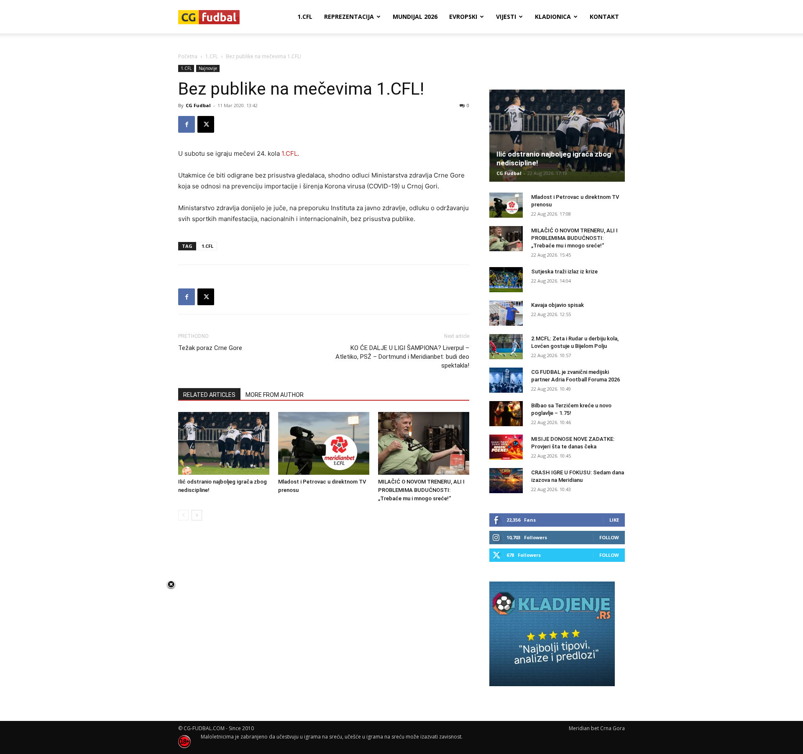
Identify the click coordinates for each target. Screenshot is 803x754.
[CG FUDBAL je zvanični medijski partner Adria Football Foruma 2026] (506, 380)
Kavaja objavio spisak (557, 305)
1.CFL (304, 17)
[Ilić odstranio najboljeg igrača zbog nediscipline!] (223, 443)
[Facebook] (186, 124)
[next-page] (197, 515)
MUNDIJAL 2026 (415, 17)
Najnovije (208, 68)
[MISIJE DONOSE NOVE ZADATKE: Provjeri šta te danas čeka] (506, 447)
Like (614, 520)
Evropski (463, 17)
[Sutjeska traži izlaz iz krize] (506, 279)
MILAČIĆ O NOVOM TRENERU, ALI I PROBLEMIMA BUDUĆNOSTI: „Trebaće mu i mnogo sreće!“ (421, 490)
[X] (205, 124)
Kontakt (604, 17)
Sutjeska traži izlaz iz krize (564, 271)
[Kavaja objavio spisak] (506, 313)
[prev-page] (183, 515)
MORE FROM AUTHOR (275, 394)
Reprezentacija (349, 17)
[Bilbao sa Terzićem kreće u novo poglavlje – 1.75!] (506, 413)
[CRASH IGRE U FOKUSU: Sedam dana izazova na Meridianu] (506, 480)
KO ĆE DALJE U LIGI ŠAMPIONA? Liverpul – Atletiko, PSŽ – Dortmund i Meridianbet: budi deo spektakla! (402, 356)
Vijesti (506, 17)
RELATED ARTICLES (209, 394)
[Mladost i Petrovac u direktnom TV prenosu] (323, 443)
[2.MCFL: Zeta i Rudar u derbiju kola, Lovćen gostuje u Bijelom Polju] (506, 346)
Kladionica (553, 17)
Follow (609, 537)
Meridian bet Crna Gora (597, 728)
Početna (187, 56)
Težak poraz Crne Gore (210, 348)
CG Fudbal (198, 105)
